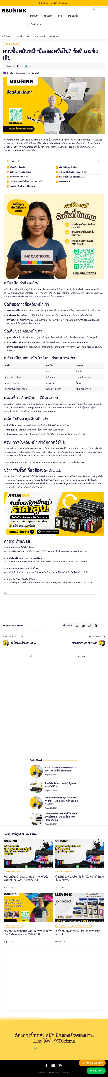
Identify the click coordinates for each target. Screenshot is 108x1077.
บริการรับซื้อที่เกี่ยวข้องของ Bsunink (71, 177)
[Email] (83, 625)
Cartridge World (33, 407)
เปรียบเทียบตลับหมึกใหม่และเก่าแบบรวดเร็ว (26, 181)
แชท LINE (98, 1070)
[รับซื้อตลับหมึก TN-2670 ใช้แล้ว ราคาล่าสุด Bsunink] (79, 907)
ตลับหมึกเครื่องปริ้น (12, 44)
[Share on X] (18, 66)
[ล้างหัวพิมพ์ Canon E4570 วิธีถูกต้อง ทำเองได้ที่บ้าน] (36, 786)
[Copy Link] (22, 66)
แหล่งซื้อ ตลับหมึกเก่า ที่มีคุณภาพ (22, 186)
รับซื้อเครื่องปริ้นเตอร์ (50, 480)
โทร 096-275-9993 (94, 1062)
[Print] (26, 66)
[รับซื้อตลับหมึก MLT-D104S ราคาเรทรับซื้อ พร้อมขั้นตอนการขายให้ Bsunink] (28, 853)
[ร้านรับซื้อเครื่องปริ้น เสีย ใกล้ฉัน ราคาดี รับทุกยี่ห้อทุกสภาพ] (79, 853)
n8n (11, 73)
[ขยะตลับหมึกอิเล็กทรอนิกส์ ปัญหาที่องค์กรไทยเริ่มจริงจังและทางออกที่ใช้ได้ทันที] (28, 907)
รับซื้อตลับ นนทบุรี (59, 484)
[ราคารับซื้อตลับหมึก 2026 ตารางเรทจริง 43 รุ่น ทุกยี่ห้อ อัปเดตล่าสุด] (36, 771)
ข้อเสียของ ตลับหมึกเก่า (19, 177)
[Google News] (53, 1066)
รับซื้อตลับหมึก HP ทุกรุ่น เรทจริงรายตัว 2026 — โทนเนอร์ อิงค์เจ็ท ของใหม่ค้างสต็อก (61, 801)
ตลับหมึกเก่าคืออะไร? (18, 167)
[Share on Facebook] (14, 66)
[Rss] (60, 1066)
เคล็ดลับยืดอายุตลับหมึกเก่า (68, 167)
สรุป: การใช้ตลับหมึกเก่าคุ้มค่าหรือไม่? (72, 172)
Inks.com (15, 407)
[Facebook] (46, 1066)
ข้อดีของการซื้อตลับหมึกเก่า (20, 172)
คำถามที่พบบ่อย (64, 182)
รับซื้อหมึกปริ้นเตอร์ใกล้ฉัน (25, 150)
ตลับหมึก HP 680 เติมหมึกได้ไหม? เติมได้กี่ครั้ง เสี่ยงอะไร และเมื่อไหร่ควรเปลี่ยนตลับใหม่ (61, 817)
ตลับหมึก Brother (64, 926)
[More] (30, 66)
